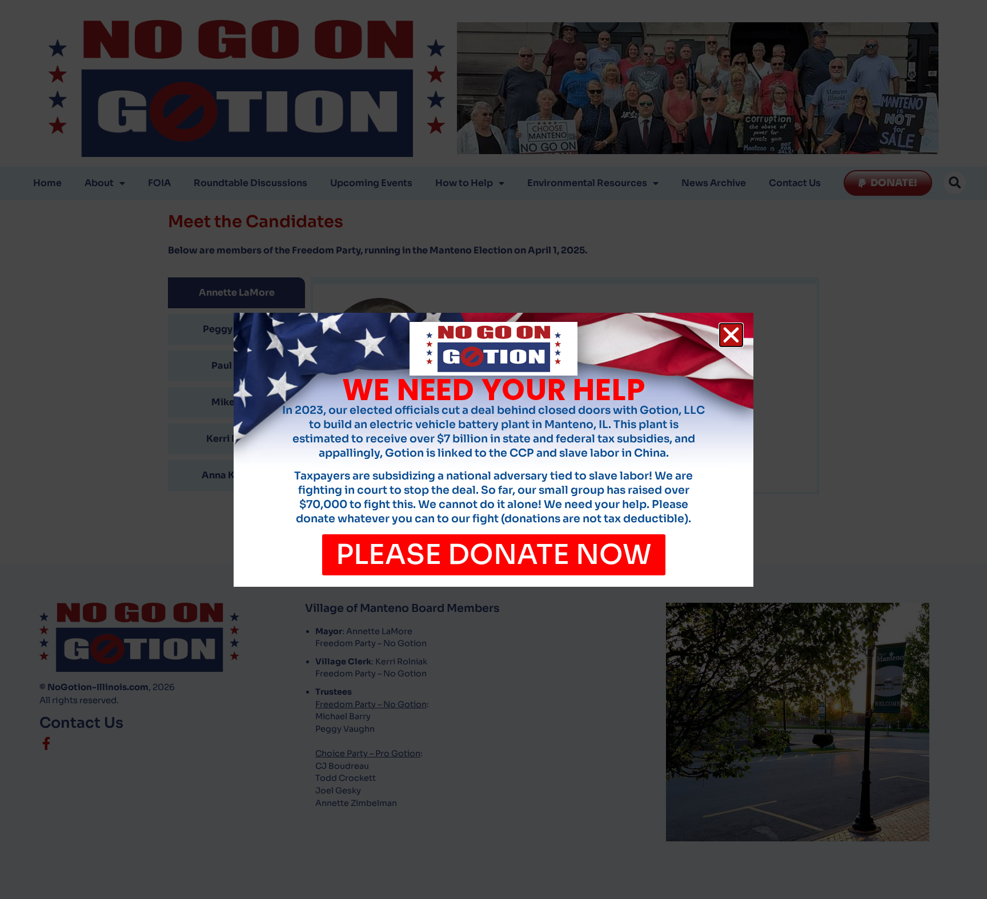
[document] (493, 449)
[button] (731, 335)
